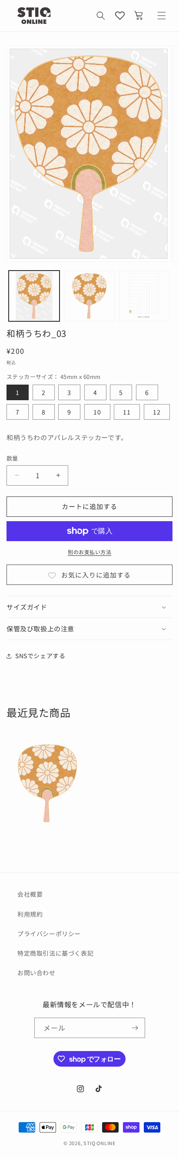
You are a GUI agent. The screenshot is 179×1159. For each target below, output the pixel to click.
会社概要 (30, 894)
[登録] (135, 1028)
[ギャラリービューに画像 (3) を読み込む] (144, 296)
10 (97, 412)
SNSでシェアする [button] (40, 655)
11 (127, 412)
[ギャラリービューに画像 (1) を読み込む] (34, 296)
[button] (100, 15)
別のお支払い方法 (89, 551)
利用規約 (30, 914)
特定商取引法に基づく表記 (55, 953)
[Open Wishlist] (119, 15)
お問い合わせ (36, 972)
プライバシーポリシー (49, 933)
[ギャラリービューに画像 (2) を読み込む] (89, 296)
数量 (12, 458)
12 (157, 412)
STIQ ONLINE (99, 1142)
